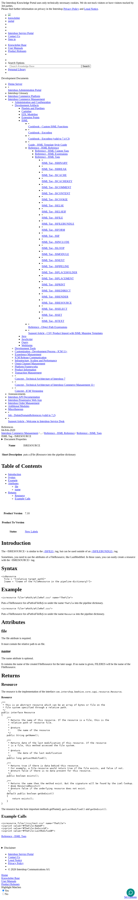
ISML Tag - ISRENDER (55, 296)
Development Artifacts (27, 105)
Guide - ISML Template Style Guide (47, 144)
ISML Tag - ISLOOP (53, 248)
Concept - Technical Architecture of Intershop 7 (40, 378)
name (18, 489)
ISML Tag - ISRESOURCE (57, 302)
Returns (12, 492)
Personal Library (17, 69)
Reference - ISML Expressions (51, 153)
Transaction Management (28, 372)
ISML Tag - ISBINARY (55, 163)
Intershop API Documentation (24, 397)
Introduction (14, 474)
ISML (25, 120)
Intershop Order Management (23, 403)
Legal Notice (91, 8)
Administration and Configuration (33, 102)
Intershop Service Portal (20, 33)
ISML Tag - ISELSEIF (54, 211)
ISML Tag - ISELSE (53, 205)
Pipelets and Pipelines (33, 108)
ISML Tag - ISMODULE (55, 254)
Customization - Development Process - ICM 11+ (41, 351)
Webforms (27, 345)
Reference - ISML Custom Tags (52, 150)
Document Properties (15, 439)
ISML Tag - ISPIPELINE (55, 266)
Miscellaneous (15, 409)
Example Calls (22, 498)
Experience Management (28, 354)
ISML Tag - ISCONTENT (56, 193)
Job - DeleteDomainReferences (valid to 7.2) (32, 415)
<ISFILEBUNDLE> (102, 551)
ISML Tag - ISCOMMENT (56, 187)
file (16, 486)
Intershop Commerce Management (26, 99)
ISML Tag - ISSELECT (54, 308)
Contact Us (14, 36)
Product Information (25, 369)
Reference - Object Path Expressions (47, 327)
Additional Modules (18, 406)
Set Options (130, 897)
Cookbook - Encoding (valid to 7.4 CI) (49, 138)
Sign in (12, 39)
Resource (20, 495)
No (6, 894)
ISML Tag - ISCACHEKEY (57, 181)
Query (25, 342)
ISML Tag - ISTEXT (53, 321)
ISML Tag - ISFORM (53, 229)
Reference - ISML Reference (43, 147)
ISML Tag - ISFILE (52, 217)
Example (13, 480)
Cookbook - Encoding (40, 132)
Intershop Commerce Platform (24, 96)
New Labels (31, 531)
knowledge (14, 18)
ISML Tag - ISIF (51, 235)
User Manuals (15, 48)
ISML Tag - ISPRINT (53, 284)
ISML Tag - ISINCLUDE (55, 242)
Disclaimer (10, 847)
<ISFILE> (49, 551)
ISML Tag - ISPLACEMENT (58, 278)
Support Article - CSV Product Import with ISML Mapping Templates (65, 333)
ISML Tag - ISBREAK (54, 169)
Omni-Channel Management (30, 363)
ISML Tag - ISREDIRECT (56, 290)
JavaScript (27, 339)
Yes (7, 890)
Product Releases (17, 51)
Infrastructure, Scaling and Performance (36, 360)
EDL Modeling (30, 114)
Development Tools (25, 348)
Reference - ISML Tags (47, 156)
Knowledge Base (17, 45)
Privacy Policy (71, 8)
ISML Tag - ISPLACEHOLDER (59, 272)
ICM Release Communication (30, 357)
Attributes (13, 483)
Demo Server (15, 84)
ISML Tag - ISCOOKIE (55, 199)
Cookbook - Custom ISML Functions (48, 126)
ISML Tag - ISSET (52, 315)
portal (11, 21)
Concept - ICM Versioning (29, 390)
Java (24, 336)
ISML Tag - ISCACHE (54, 175)
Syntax (11, 477)
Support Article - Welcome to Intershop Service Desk (36, 421)
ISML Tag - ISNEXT (53, 260)
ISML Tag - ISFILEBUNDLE (58, 223)
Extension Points (30, 117)
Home (4, 875)
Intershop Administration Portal (24, 90)
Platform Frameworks (26, 366)
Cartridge (26, 111)
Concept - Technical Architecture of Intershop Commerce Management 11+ (55, 384)
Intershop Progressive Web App (25, 400)
